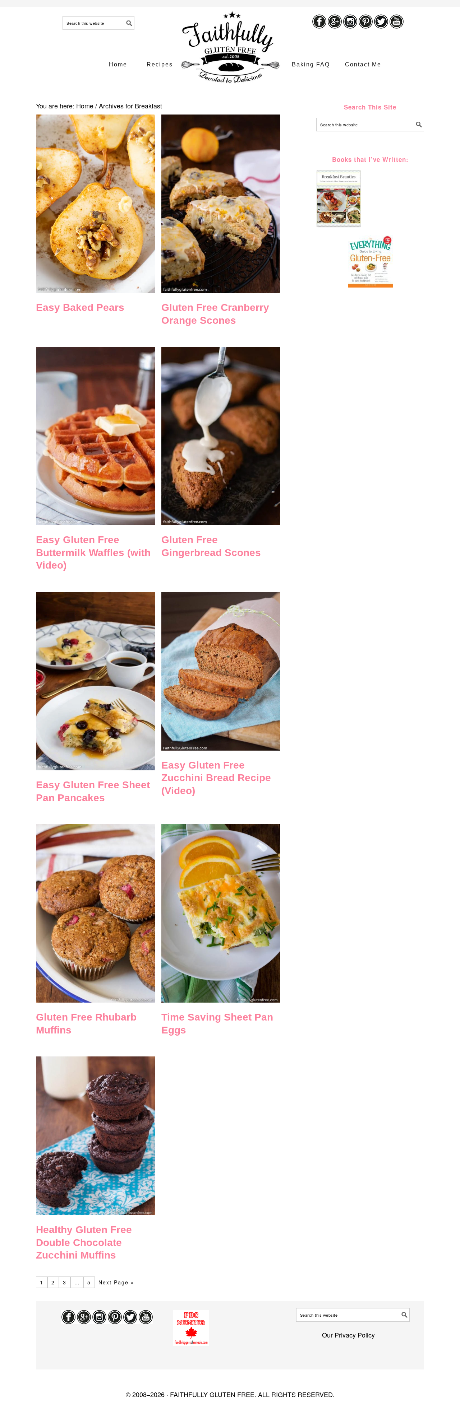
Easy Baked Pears (80, 307)
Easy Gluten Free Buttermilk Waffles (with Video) (93, 552)
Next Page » (116, 1282)
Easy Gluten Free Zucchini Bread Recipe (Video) (216, 778)
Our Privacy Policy (348, 1334)
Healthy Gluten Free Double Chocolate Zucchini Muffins (84, 1242)
